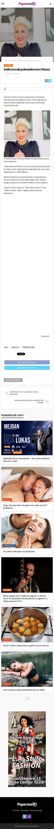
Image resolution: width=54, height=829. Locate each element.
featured (15, 347)
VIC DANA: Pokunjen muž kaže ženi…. (19, 551)
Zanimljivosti (9, 545)
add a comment (14, 380)
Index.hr (45, 336)
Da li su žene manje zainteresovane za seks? (24, 690)
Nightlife (7, 452)
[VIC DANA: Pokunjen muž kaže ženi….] (27, 531)
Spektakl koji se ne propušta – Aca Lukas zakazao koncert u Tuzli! (26, 459)
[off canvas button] (2, 4)
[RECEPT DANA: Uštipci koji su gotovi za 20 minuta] (27, 624)
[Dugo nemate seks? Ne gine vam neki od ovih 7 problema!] (27, 484)
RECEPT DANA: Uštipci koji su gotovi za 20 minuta (26, 645)
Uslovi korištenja (36, 810)
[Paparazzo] (27, 804)
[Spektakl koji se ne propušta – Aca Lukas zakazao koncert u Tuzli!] (27, 438)
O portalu (15, 810)
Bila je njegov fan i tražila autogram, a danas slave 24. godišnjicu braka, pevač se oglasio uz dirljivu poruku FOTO (25, 599)
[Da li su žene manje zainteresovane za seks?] (27, 669)
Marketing (24, 810)
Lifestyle (7, 499)
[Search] (50, 4)
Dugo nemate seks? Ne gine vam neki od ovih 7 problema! (25, 506)
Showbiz (8, 65)
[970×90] (27, 89)
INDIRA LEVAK (28, 347)
